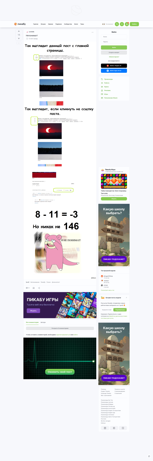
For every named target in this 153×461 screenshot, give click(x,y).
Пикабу (43, 282)
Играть (114, 199)
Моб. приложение (106, 395)
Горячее (35, 24)
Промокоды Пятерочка (108, 406)
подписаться (120, 310)
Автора (43, 322)
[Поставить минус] (18, 38)
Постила (103, 419)
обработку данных (114, 316)
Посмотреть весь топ (107, 290)
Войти (134, 24)
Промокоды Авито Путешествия (110, 417)
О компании (118, 393)
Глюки (49, 282)
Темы (82, 24)
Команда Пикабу (106, 393)
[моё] (27, 282)
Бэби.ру (103, 423)
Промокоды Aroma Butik (108, 408)
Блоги (76, 24)
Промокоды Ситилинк (107, 414)
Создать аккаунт (114, 52)
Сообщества (68, 24)
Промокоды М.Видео (107, 404)
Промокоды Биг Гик (107, 400)
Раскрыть (60, 328)
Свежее (50, 24)
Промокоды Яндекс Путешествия (111, 410)
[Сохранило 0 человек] (33, 287)
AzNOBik (31, 32)
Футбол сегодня (105, 421)
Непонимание (34, 282)
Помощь (103, 389)
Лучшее (43, 24)
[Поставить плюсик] (18, 31)
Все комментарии (32, 322)
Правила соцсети (120, 389)
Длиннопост (56, 282)
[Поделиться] (39, 287)
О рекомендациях (120, 391)
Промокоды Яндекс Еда (108, 412)
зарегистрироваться (63, 335)
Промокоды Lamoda (107, 402)
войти (75, 335)
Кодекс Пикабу (105, 391)
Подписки (58, 24)
